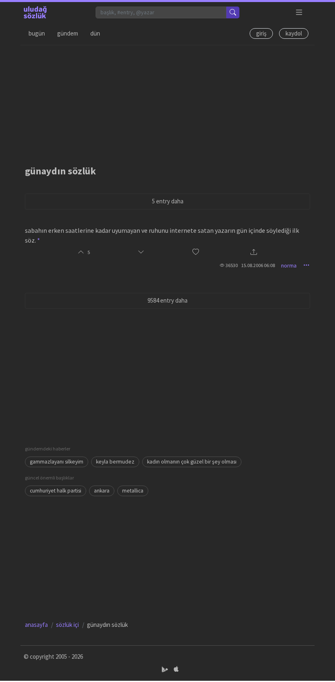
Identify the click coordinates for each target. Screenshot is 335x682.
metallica (132, 490)
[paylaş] (253, 252)
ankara (101, 490)
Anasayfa (36, 625)
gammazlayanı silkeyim (56, 461)
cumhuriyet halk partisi (55, 490)
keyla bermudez (115, 461)
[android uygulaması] (166, 669)
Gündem (67, 33)
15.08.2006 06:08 (258, 265)
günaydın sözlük (60, 171)
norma (289, 265)
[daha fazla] (299, 12)
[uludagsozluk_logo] (35, 12)
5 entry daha (167, 201)
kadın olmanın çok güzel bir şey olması (192, 461)
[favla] (195, 252)
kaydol (294, 33)
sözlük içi (67, 625)
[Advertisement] (167, 102)
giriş (261, 33)
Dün (95, 33)
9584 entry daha (167, 300)
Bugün (37, 33)
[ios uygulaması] (176, 669)
